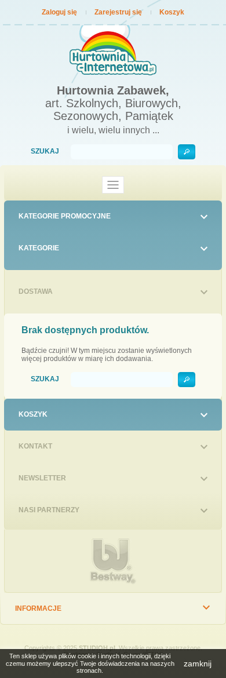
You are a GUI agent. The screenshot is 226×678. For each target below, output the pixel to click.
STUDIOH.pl (97, 647)
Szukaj (45, 151)
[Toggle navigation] (113, 185)
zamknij (198, 663)
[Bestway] (113, 561)
